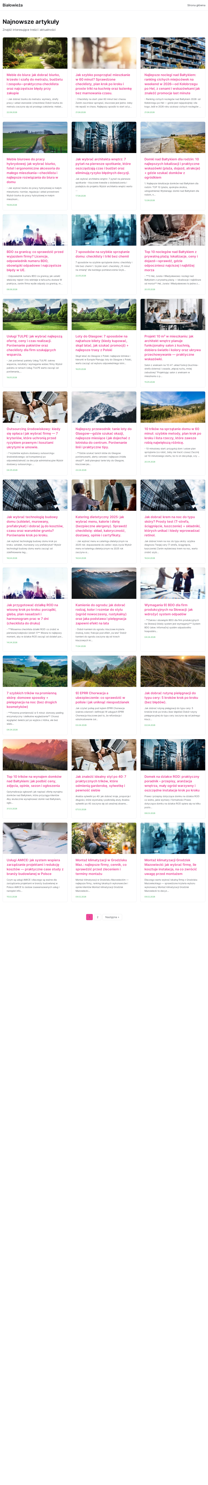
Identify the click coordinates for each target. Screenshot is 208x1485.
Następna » (112, 917)
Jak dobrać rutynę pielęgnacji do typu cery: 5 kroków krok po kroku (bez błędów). (171, 697)
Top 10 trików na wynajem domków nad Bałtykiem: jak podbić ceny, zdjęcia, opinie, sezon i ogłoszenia (34, 781)
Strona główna (196, 5)
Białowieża (13, 5)
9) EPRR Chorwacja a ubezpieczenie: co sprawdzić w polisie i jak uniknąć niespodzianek (102, 697)
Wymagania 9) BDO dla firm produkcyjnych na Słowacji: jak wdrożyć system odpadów (168, 609)
